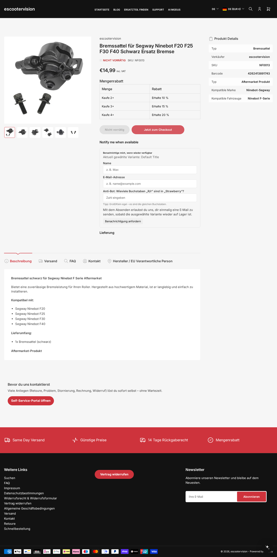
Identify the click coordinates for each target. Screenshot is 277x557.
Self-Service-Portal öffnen (30, 401)
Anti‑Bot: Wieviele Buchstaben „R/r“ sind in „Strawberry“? (143, 191)
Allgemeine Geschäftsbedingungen (29, 508)
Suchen (9, 478)
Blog (116, 9)
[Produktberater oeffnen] (267, 547)
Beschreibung (21, 261)
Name (107, 163)
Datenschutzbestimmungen (24, 493)
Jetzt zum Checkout (158, 129)
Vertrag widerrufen (17, 503)
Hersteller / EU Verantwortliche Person (143, 261)
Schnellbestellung (17, 529)
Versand (50, 261)
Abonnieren (251, 496)
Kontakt (94, 261)
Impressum (12, 488)
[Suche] (250, 8)
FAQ (73, 261)
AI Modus (174, 9)
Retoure (10, 524)
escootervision (19, 9)
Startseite (101, 9)
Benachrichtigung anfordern (123, 221)
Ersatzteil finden (136, 9)
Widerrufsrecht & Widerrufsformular (30, 498)
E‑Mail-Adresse (114, 177)
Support (158, 9)
